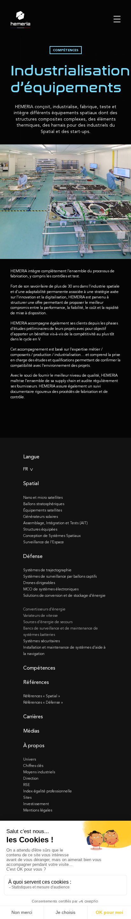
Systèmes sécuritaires (41, 641)
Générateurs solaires (40, 516)
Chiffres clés (33, 765)
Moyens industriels (39, 772)
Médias (31, 731)
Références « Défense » (43, 702)
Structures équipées (40, 529)
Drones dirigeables (39, 583)
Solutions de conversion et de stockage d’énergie (64, 595)
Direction (30, 778)
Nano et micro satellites (43, 497)
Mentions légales (37, 810)
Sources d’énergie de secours (47, 622)
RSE (26, 785)
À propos (34, 745)
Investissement (36, 804)
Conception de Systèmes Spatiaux (52, 535)
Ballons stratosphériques (43, 504)
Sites (27, 797)
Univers (29, 759)
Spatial (31, 483)
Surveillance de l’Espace (43, 542)
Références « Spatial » (41, 696)
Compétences (39, 668)
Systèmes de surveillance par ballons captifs (60, 576)
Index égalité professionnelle (47, 791)
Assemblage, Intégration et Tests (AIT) (55, 523)
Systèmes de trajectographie (47, 570)
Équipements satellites (42, 510)
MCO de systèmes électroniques (51, 589)
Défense (33, 556)
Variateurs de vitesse (40, 615)
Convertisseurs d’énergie (44, 609)
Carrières (33, 717)
